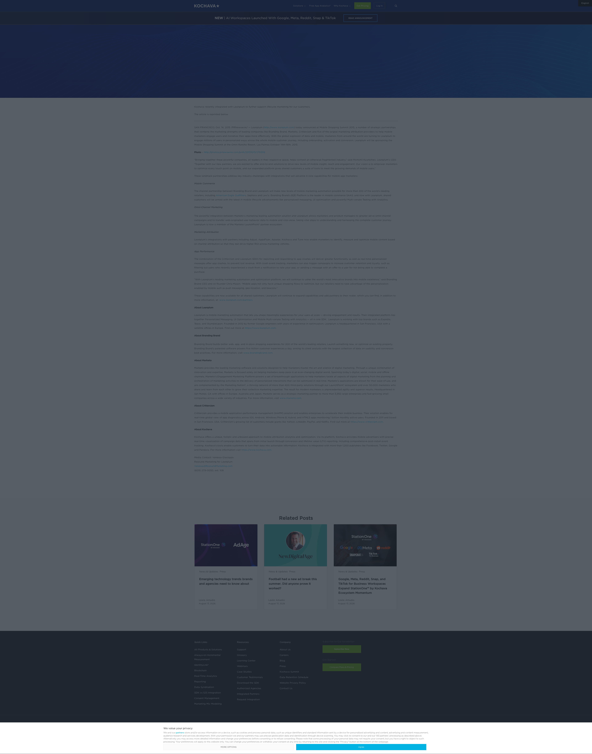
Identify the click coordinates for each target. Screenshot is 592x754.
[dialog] (296, 738)
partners (180, 733)
